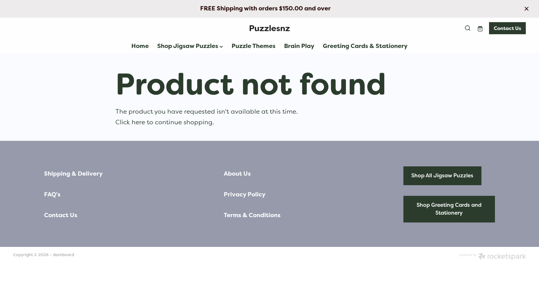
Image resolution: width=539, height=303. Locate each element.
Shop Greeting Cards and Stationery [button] (449, 209)
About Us (237, 174)
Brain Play (299, 46)
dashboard (63, 254)
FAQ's (52, 194)
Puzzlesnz (269, 28)
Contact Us (507, 28)
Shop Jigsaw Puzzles (188, 46)
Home (140, 46)
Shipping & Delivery (73, 174)
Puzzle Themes (253, 46)
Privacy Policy (245, 194)
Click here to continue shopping (164, 122)
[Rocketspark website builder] (492, 256)
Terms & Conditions (252, 215)
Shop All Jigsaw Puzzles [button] (442, 175)
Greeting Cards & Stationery (365, 46)
